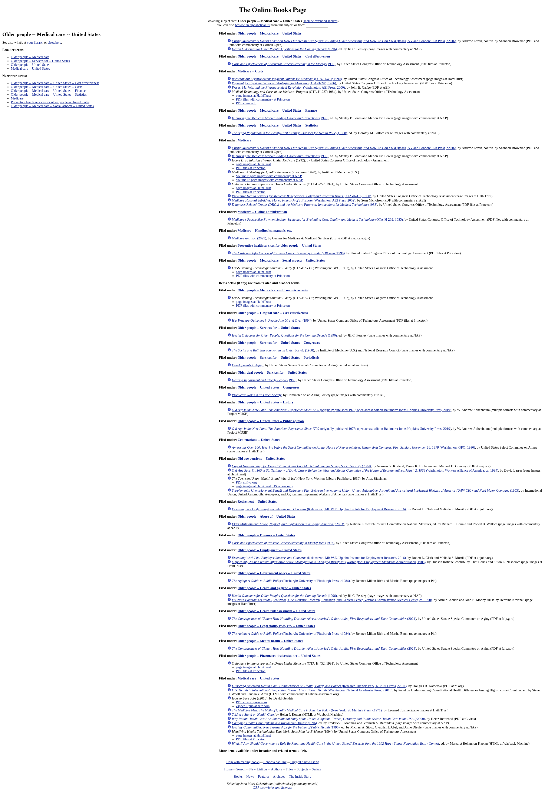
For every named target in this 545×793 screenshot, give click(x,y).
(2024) (324, 618)
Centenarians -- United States (259, 440)
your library (34, 42)
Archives (279, 776)
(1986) (264, 380)
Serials (316, 769)
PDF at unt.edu (246, 103)
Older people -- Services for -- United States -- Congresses (279, 342)
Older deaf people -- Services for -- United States (272, 372)
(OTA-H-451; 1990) (287, 79)
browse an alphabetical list (252, 25)
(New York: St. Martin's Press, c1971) (307, 710)
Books (238, 776)
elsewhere (54, 42)
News (250, 776)
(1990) (283, 64)
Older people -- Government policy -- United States (274, 573)
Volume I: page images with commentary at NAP (269, 176)
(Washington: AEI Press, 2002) (293, 200)
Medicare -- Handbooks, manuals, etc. (265, 230)
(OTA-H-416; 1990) (301, 196)
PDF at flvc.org (246, 482)
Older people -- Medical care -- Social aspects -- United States (52, 106)
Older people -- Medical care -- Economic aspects (273, 290)
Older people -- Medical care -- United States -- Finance (48, 90)
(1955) (375, 490)
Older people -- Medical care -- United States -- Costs (46, 87)
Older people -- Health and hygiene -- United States (274, 588)
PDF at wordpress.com (251, 702)
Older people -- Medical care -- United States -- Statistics (49, 94)
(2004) (301, 466)
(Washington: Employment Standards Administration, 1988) (329, 562)
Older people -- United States (30, 64)
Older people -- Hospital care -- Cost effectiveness (273, 313)
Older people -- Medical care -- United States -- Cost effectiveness (55, 83)
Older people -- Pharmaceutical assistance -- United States (279, 656)
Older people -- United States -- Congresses (268, 387)
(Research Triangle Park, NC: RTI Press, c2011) (319, 686)
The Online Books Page (272, 9)
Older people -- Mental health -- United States (270, 641)
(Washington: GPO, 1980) (353, 447)
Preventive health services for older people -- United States (50, 102)
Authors (276, 769)
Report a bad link (275, 762)
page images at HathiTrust (253, 95)
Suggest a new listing (304, 762)
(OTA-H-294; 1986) (284, 83)
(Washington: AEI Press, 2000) (288, 87)
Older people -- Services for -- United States (40, 61)
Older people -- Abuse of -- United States (266, 516)
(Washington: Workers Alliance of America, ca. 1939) (365, 470)
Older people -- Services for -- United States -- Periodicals (278, 357)
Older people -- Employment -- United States (269, 550)
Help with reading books (243, 762)
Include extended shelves (320, 21)
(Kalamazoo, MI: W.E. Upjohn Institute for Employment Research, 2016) (319, 509)
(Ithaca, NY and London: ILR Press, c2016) (344, 41)
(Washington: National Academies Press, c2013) (312, 690)
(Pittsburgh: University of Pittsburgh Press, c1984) (291, 581)
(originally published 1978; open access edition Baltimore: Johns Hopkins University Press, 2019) (341, 410)
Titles (289, 769)
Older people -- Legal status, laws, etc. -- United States (276, 626)
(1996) (284, 49)
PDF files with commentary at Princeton (263, 99)
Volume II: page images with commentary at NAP (269, 180)
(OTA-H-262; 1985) (317, 219)
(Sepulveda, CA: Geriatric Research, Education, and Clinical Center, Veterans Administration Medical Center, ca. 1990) (332, 600)
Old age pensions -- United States (261, 458)
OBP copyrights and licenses (272, 787)
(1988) (289, 133)
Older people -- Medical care (30, 57)
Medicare (17, 98)
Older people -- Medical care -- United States (269, 33)
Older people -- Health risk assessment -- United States (276, 611)
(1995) (283, 543)
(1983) (304, 204)
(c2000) (328, 719)
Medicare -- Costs (250, 71)
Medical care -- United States (30, 68)
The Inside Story (300, 776)
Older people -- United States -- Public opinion (271, 421)
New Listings (258, 769)
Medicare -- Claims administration (262, 212)
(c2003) (288, 524)
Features (263, 776)
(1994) (271, 320)
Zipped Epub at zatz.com (253, 706)
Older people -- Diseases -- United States (266, 535)
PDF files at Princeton (250, 168)
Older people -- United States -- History (266, 402)
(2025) (249, 238)
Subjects (302, 769)
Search (240, 769)
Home (228, 769)
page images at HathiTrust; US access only (264, 486)
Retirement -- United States (257, 501)
